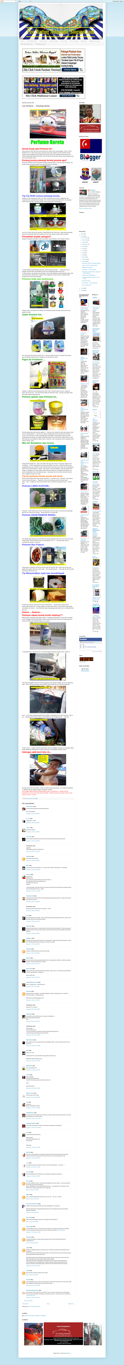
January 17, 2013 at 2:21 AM (33, 1232)
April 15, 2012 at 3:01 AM (32, 1198)
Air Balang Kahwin (40, 44)
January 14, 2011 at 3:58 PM (33, 1176)
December (85, 238)
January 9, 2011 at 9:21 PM (32, 1021)
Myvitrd (28, 958)
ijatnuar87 (28, 926)
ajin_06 (28, 1181)
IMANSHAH (29, 1065)
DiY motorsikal (74, 41)
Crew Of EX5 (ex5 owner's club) (96, 586)
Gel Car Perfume (61, 1230)
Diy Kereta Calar (86, 280)
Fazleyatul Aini (30, 896)
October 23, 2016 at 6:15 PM (33, 1285)
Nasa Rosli (29, 1217)
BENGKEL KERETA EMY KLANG (96, 530)
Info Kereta (64, 41)
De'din (27, 1074)
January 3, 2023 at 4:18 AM (33, 1297)
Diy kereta (84, 41)
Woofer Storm (29, 1093)
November (85, 240)
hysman (28, 874)
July (83, 248)
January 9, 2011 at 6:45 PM (32, 1000)
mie (27, 1102)
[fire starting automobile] (82, 648)
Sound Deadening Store (32, 1290)
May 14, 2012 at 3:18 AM (32, 1221)
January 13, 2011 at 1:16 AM (33, 1167)
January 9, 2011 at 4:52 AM (32, 933)
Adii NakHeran (30, 1112)
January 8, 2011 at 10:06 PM (33, 869)
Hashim (28, 1279)
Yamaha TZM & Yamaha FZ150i (90, 265)
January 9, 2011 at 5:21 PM (32, 963)
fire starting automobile (90, 647)
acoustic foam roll (30, 1295)
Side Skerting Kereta (26, 44)
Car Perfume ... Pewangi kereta (89, 283)
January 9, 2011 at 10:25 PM (33, 1035)
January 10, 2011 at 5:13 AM (33, 1088)
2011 (82, 236)
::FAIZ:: (28, 827)
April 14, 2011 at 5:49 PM (32, 1189)
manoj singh (29, 1226)
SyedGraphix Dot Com (32, 982)
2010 (82, 288)
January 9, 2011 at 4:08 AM (32, 910)
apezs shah (29, 968)
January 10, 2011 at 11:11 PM (33, 1118)
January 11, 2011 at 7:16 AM (33, 1147)
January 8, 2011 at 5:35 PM (32, 841)
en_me (28, 818)
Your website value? (85, 671)
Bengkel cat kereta (94, 41)
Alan (27, 915)
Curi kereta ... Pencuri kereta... (89, 269)
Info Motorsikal (54, 41)
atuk (27, 1132)
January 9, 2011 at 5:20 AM (32, 944)
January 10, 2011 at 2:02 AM (33, 1070)
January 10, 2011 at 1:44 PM (33, 1107)
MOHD (28, 1194)
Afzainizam (92, 190)
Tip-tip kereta (43, 41)
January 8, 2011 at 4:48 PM (32, 822)
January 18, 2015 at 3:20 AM (33, 1265)
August (84, 246)
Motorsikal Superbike (87, 267)
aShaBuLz (28, 938)
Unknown (28, 856)
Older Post (70, 1303)
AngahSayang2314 (31, 1123)
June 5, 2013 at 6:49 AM (32, 1242)
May (83, 253)
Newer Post (25, 1303)
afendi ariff (29, 1014)
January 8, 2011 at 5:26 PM (32, 831)
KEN (27, 1050)
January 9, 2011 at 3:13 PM (32, 953)
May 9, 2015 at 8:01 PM (32, 1274)
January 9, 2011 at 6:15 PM (32, 986)
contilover (95, 297)
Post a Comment (28, 1300)
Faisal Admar (29, 806)
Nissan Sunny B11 (86, 285)
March (84, 257)
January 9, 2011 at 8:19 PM (32, 1009)
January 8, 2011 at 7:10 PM (32, 851)
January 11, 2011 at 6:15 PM (33, 1158)
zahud (27, 1247)
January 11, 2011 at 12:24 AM (33, 1127)
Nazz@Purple (29, 1040)
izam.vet (95, 409)
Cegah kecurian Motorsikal (88, 275)
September (85, 244)
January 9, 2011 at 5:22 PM (32, 977)
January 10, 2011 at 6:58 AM (33, 1097)
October (84, 242)
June (83, 250)
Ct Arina (28, 1172)
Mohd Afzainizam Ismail (87, 642)
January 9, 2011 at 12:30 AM (33, 891)
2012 (82, 234)
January (84, 261)
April (83, 255)
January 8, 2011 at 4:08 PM (32, 813)
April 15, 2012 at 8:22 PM (32, 1212)
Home (22, 41)
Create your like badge (97, 651)
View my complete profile (85, 208)
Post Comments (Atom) (34, 1306)
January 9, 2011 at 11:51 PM (33, 1060)
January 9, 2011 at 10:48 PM (33, 1045)
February (84, 259)
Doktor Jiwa (96, 472)
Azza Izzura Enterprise (32, 1203)
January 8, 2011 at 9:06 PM (32, 860)
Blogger (69, 1353)
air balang (95, 501)
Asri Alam (28, 836)
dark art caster (96, 443)
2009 (82, 290)
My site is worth (85, 668)
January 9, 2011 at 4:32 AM (32, 921)
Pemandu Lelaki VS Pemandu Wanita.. (91, 263)
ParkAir (28, 1152)
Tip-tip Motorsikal (32, 41)
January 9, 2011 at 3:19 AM (32, 901)
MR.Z (27, 865)
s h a (27, 1163)
